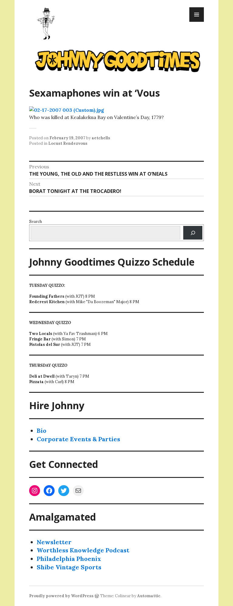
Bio (41, 430)
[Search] (192, 233)
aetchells (101, 138)
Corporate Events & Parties (78, 439)
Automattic (148, 595)
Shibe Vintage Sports (69, 567)
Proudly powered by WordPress (61, 595)
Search (35, 221)
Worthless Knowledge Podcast (83, 550)
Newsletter (54, 542)
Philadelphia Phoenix (69, 558)
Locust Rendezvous (67, 143)
